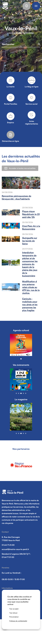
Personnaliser (14, 617)
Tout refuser (13, 613)
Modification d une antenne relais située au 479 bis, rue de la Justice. (31, 287)
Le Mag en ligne (31, 86)
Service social (31, 104)
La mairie (10, 86)
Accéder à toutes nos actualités (22, 168)
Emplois (10, 122)
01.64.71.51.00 (8, 545)
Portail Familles (10, 104)
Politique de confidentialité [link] (18, 621)
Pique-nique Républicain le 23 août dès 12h (31, 214)
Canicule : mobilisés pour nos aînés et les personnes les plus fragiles (29, 304)
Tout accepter (14, 609)
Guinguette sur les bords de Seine (29, 240)
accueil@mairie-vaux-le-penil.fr (15, 549)
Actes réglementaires (31, 122)
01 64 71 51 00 (8, 557)
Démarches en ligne (10, 141)
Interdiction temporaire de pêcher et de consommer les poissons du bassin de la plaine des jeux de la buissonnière (30, 264)
